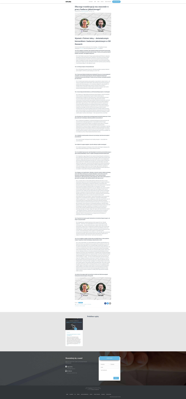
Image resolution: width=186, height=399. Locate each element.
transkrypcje (77, 305)
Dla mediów (71, 394)
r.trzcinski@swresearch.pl (71, 368)
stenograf (81, 304)
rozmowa (78, 304)
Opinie (95, 1)
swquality (85, 304)
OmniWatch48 (96, 389)
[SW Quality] (68, 1)
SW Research (91, 388)
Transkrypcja (89, 304)
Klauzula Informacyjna (84, 394)
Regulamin (103, 394)
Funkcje (78, 394)
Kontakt (102, 1)
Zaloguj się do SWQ (116, 1)
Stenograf (81, 48)
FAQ (75, 394)
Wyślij (116, 378)
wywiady (83, 305)
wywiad (80, 305)
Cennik (98, 1)
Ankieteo (92, 389)
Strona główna (108, 394)
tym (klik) (97, 48)
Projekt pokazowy (108, 1)
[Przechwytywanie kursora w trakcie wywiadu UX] (74, 324)
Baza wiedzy (91, 1)
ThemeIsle (119, 396)
